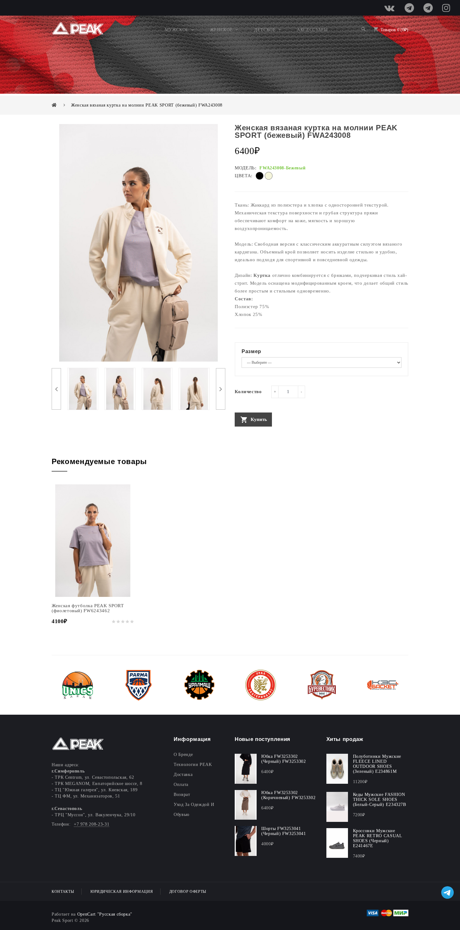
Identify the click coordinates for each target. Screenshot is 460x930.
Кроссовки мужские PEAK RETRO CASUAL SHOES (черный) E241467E (377, 838)
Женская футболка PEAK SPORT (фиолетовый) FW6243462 (88, 608)
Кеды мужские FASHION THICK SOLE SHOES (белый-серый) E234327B (379, 799)
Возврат (182, 794)
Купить (259, 419)
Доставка (183, 774)
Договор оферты (187, 891)
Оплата (181, 784)
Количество (248, 391)
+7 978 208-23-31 (91, 824)
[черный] (259, 178)
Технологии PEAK (193, 764)
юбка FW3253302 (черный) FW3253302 (283, 759)
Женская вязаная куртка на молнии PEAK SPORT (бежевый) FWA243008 (146, 105)
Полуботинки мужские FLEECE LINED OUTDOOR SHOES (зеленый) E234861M (377, 764)
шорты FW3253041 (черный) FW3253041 (283, 831)
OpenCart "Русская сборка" (104, 914)
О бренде (183, 754)
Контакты (63, 891)
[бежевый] (269, 178)
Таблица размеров (252, 432)
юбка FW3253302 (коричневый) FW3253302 (288, 795)
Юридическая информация (121, 891)
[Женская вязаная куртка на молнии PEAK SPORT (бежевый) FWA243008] (83, 388)
